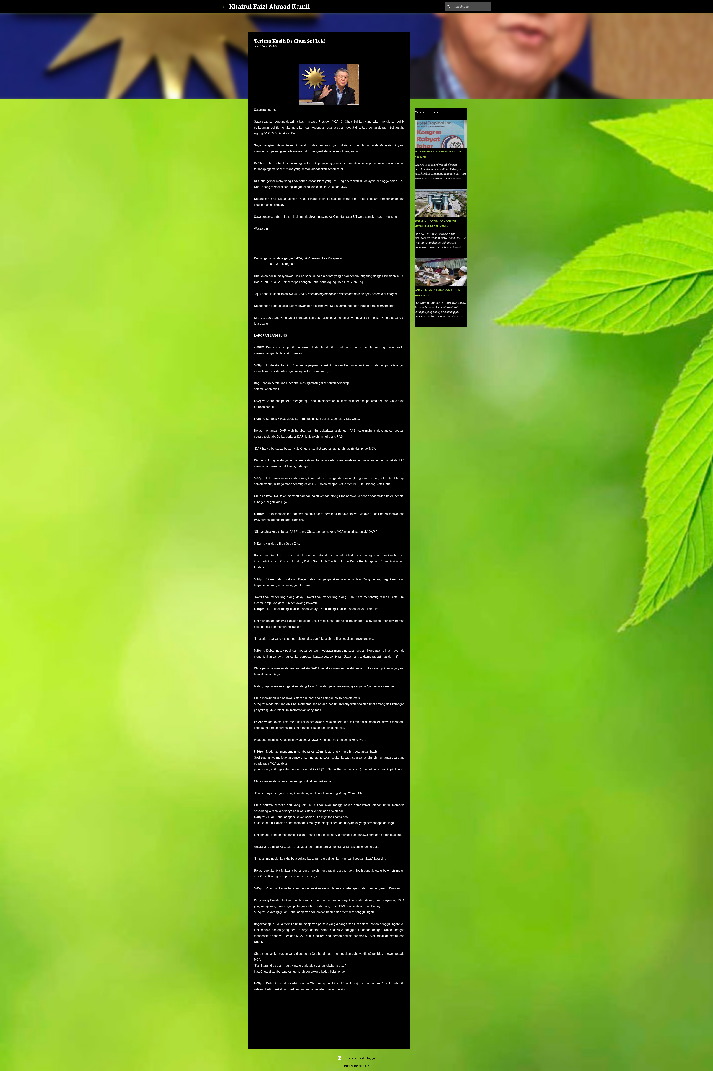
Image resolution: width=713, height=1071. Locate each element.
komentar (261, 1000)
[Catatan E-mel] (256, 996)
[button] (256, 53)
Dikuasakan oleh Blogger (359, 1058)
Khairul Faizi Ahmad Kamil (269, 6)
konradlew (364, 1066)
